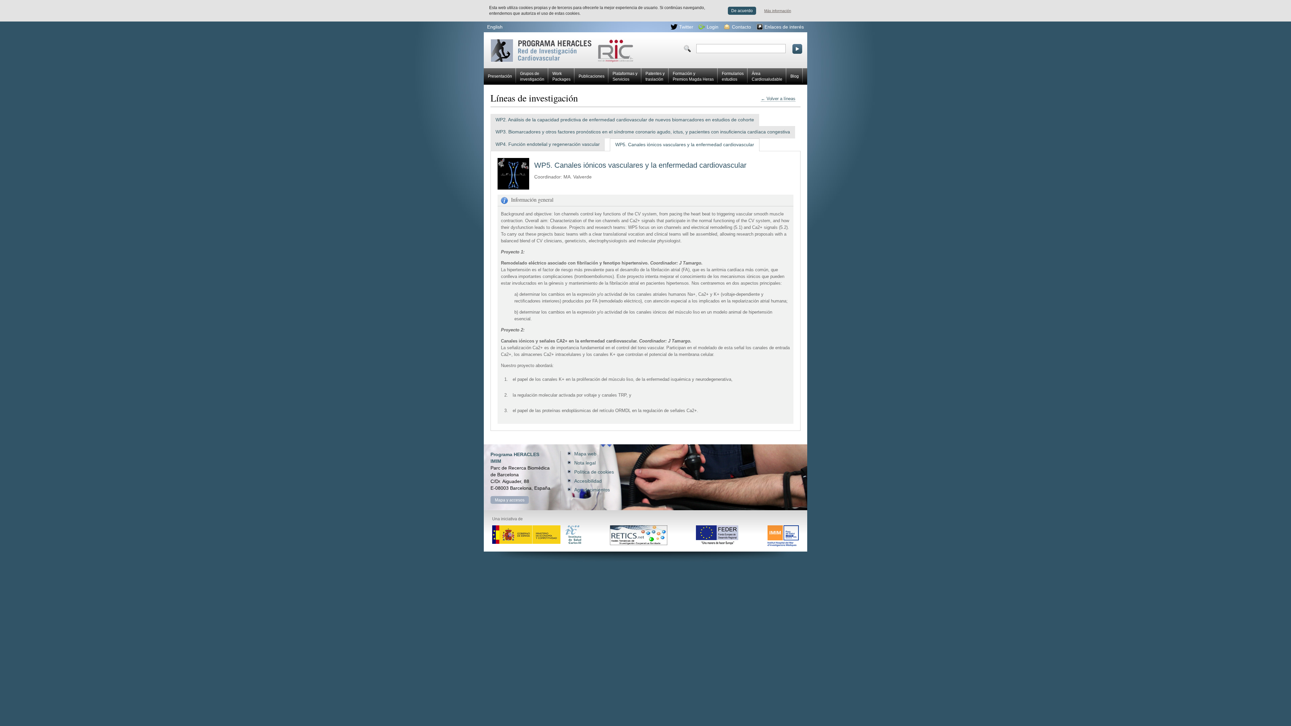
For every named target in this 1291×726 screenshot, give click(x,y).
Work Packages (561, 76)
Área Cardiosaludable (767, 76)
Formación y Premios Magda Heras (693, 76)
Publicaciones (591, 76)
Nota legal (585, 463)
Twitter (686, 27)
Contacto (741, 27)
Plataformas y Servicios (625, 76)
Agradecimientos (592, 489)
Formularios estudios (733, 76)
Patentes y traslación (655, 76)
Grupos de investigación (532, 76)
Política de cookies (594, 472)
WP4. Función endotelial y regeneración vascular (548, 144)
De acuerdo (742, 10)
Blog (794, 76)
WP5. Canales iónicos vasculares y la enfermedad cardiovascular (684, 144)
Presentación (500, 76)
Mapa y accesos (509, 500)
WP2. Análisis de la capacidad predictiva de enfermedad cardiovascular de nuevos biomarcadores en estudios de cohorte (625, 119)
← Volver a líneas (778, 98)
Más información (777, 11)
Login (712, 27)
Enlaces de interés (784, 27)
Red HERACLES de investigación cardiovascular (518, 41)
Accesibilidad (588, 481)
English (495, 27)
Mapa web (585, 453)
